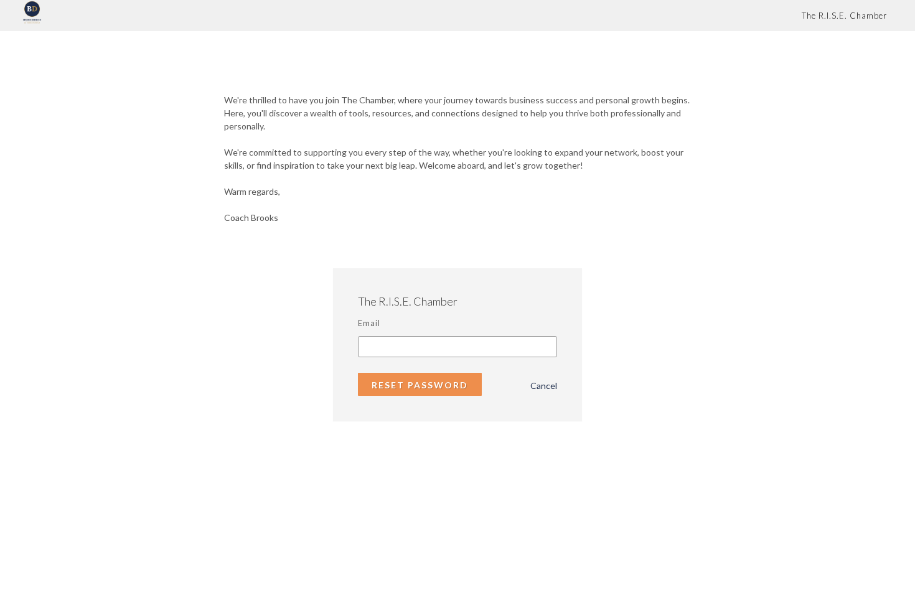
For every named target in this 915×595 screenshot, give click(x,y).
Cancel (543, 385)
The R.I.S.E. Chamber (844, 16)
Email (369, 323)
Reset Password (420, 385)
